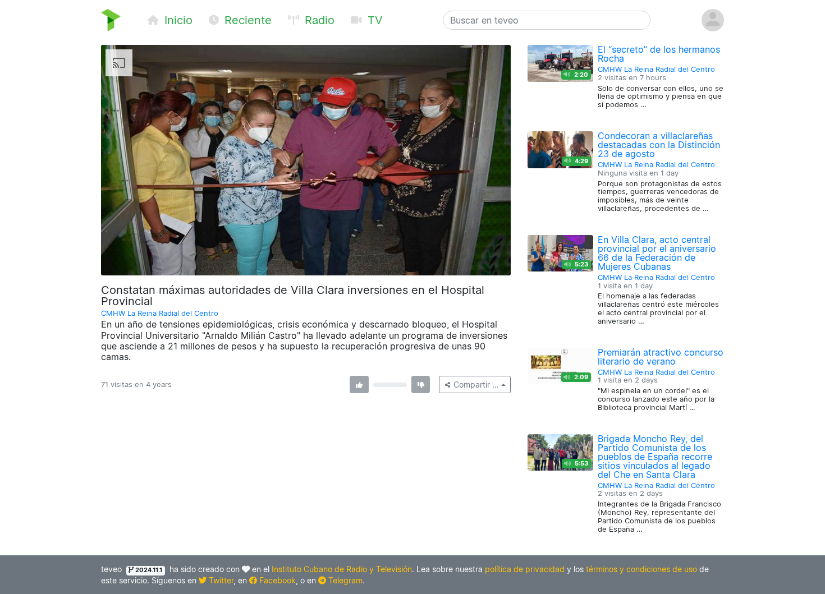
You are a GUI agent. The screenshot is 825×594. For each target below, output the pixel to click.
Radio (317, 20)
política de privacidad (525, 569)
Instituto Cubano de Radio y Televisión (342, 569)
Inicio (176, 20)
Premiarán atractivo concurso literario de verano (660, 357)
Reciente (246, 20)
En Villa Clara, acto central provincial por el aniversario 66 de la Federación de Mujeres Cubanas (657, 253)
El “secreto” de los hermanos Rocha (659, 54)
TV (373, 20)
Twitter (220, 580)
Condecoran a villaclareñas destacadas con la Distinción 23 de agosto (659, 144)
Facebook (276, 580)
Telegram (344, 580)
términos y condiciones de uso (641, 569)
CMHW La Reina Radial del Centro (159, 313)
